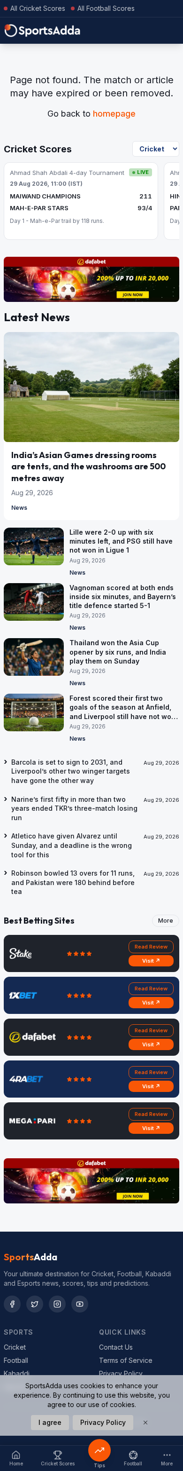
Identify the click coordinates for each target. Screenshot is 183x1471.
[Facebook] (12, 1304)
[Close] (145, 1422)
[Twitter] (34, 1304)
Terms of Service (125, 1360)
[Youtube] (79, 1304)
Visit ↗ (151, 960)
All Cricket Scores (37, 8)
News (19, 507)
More (165, 920)
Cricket (15, 1347)
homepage (114, 114)
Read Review (151, 946)
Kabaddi (17, 1373)
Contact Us (116, 1347)
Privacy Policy (121, 1373)
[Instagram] (57, 1304)
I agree (49, 1422)
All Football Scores (106, 8)
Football (16, 1360)
